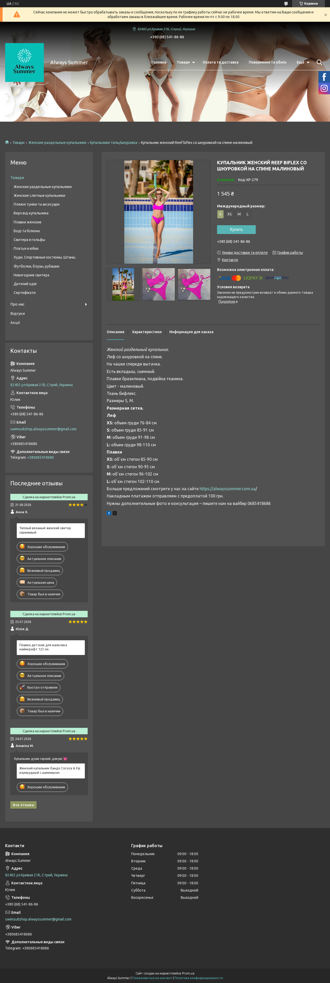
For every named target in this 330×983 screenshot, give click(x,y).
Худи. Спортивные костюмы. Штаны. (45, 257)
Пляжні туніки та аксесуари (37, 204)
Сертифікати (25, 293)
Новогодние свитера (31, 275)
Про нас (17, 304)
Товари (183, 62)
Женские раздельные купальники (57, 143)
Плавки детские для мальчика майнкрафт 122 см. (43, 647)
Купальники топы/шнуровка (113, 143)
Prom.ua (188, 973)
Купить (236, 229)
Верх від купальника (31, 213)
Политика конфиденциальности (199, 978)
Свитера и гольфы (29, 240)
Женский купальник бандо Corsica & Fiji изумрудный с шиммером (49, 770)
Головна (159, 62)
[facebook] (109, 514)
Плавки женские (28, 222)
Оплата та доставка (220, 62)
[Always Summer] (24, 62)
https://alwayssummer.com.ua (227, 488)
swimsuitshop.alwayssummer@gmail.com (43, 429)
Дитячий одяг (25, 284)
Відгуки (17, 313)
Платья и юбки (26, 248)
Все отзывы (23, 805)
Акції (15, 322)
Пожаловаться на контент (152, 978)
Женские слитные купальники (39, 195)
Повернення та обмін (267, 62)
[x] (115, 514)
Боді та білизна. (27, 231)
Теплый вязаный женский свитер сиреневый (45, 530)
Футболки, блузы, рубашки (36, 266)
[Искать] (318, 62)
